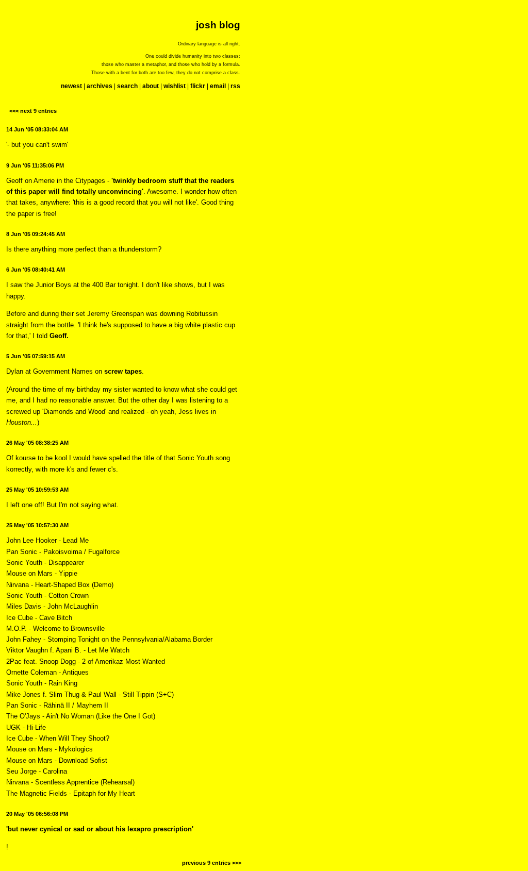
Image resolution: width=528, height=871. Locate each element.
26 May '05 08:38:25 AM (37, 443)
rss (235, 86)
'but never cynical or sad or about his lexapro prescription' (99, 829)
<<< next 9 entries (33, 111)
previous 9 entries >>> (211, 863)
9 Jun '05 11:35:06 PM (35, 165)
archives (99, 86)
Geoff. (59, 336)
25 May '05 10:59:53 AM (37, 490)
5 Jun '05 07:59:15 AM (35, 356)
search (127, 86)
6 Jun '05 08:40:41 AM (35, 269)
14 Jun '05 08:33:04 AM (37, 129)
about (150, 86)
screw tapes (123, 371)
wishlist (174, 86)
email (218, 86)
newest (71, 86)
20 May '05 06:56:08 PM (37, 814)
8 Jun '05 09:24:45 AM (35, 234)
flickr (197, 86)
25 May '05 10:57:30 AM (37, 525)
